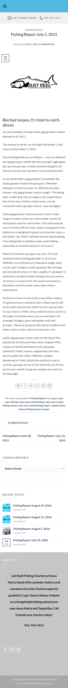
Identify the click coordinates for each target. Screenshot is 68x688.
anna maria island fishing (31, 402)
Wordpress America (41, 683)
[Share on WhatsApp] (18, 386)
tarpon (46, 409)
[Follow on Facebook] (6, 650)
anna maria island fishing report (34, 405)
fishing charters (33, 409)
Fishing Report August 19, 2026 (32, 505)
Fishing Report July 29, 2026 (30, 540)
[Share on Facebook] (24, 386)
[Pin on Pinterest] (43, 386)
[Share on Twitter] (31, 386)
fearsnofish (48, 44)
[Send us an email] (18, 650)
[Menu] (5, 6)
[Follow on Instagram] (12, 650)
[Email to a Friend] (37, 386)
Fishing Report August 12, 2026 (32, 517)
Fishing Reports (34, 30)
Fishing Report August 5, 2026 (31, 528)
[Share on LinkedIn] (50, 386)
